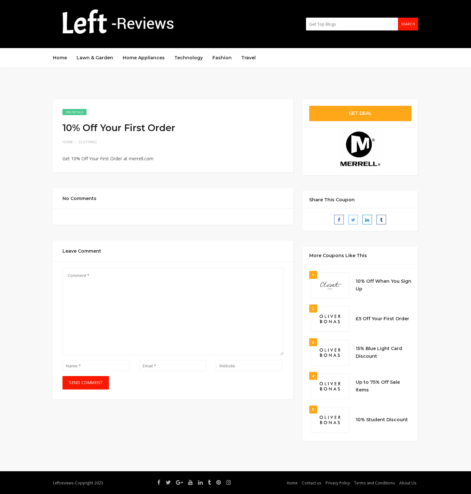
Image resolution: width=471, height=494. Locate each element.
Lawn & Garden (95, 58)
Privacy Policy (338, 482)
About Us (408, 482)
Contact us (311, 482)
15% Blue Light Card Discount (379, 352)
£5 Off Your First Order (382, 319)
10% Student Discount (382, 420)
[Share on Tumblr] (381, 219)
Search (408, 24)
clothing (87, 141)
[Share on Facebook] (339, 219)
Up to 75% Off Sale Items (378, 386)
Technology (188, 58)
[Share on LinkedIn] (367, 219)
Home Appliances (144, 58)
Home (60, 58)
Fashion (222, 58)
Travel (248, 58)
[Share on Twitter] (353, 219)
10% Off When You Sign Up (383, 285)
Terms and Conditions (374, 482)
